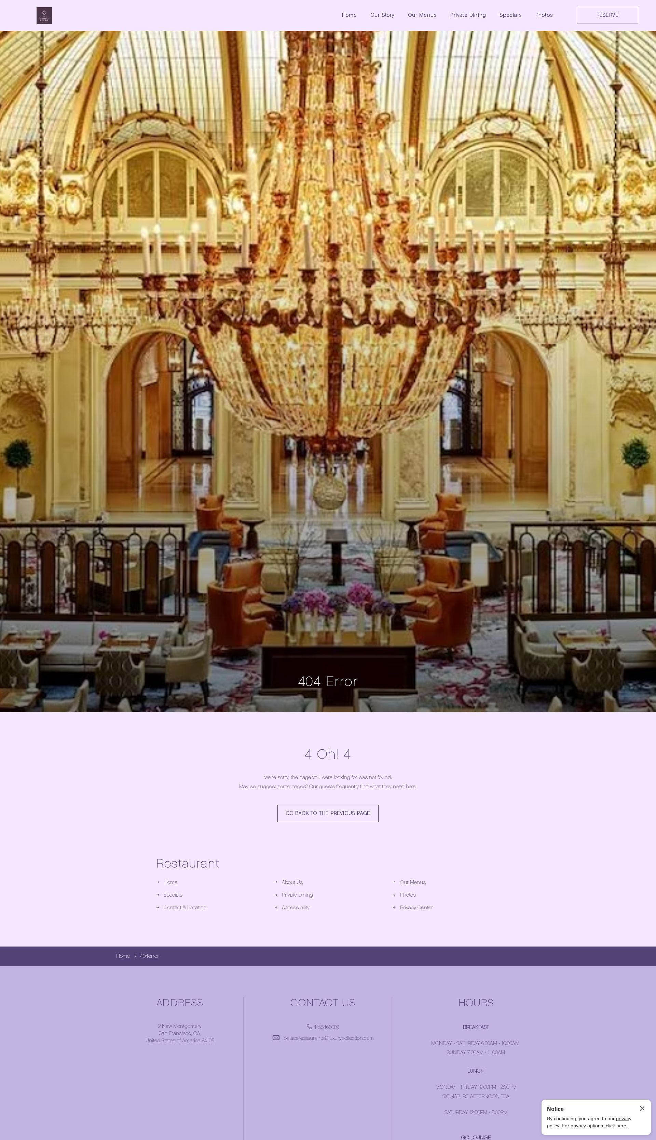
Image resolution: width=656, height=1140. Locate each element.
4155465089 (326, 1027)
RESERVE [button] (607, 15)
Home (349, 15)
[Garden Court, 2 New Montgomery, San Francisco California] (44, 15)
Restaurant (187, 863)
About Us (292, 882)
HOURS (476, 1003)
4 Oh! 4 (327, 754)
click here (616, 1125)
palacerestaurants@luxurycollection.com (329, 1038)
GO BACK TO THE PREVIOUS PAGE (328, 813)
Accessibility (296, 907)
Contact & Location (185, 907)
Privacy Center (416, 907)
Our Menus (422, 15)
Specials (511, 15)
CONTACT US (322, 1003)
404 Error (328, 681)
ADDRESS (179, 1003)
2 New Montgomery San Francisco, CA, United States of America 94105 (180, 1033)
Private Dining (468, 15)
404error (149, 956)
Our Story (383, 15)
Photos (544, 15)
